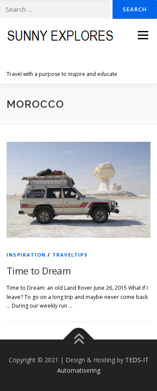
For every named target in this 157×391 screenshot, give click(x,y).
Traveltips (70, 254)
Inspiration (26, 254)
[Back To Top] (78, 339)
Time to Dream (39, 270)
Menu (142, 35)
